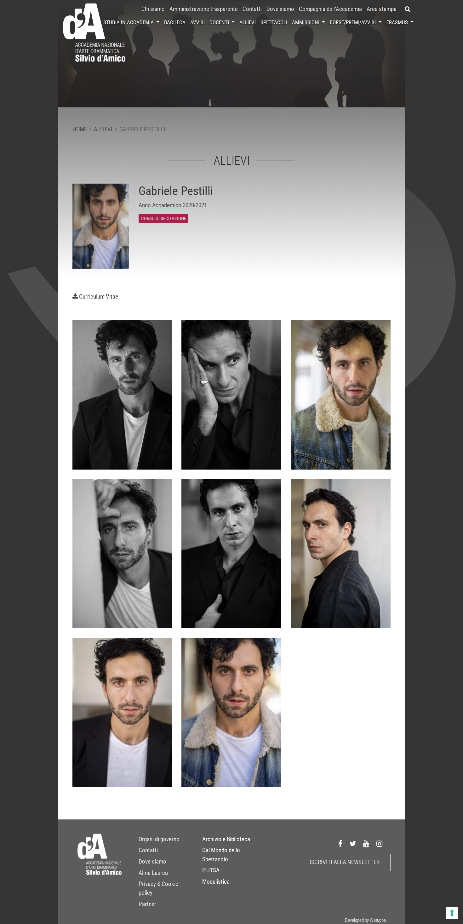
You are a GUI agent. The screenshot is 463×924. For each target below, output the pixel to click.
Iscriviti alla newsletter (345, 862)
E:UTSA (211, 870)
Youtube (366, 843)
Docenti (219, 22)
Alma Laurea (153, 873)
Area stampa (382, 9)
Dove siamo (280, 9)
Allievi (247, 22)
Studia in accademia (129, 22)
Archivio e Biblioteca (226, 839)
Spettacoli (273, 22)
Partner (147, 904)
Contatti (252, 9)
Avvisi (197, 22)
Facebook (340, 843)
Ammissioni (306, 22)
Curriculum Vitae (98, 296)
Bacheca (175, 22)
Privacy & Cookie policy (158, 888)
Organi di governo (159, 839)
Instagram (379, 843)
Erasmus (397, 22)
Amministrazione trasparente (203, 9)
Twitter (353, 843)
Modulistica (216, 881)
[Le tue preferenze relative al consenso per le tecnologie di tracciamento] (452, 913)
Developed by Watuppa (365, 920)
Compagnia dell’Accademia (330, 9)
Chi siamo (153, 9)
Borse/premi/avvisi (353, 22)
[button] (407, 9)
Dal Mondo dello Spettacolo (221, 855)
